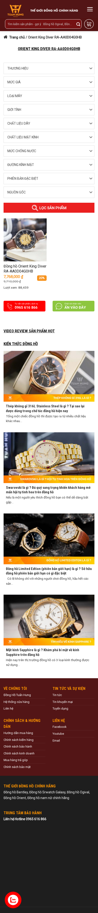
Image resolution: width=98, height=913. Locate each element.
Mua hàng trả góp (16, 760)
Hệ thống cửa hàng (16, 702)
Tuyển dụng (60, 708)
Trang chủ (16, 37)
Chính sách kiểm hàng (19, 740)
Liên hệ (8, 708)
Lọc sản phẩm (52, 208)
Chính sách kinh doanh (19, 753)
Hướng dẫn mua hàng (18, 733)
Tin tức (57, 695)
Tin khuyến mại (63, 702)
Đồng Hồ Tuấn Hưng (17, 695)
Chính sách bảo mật (17, 767)
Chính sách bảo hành (18, 746)
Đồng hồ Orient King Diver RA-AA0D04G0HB (25, 268)
